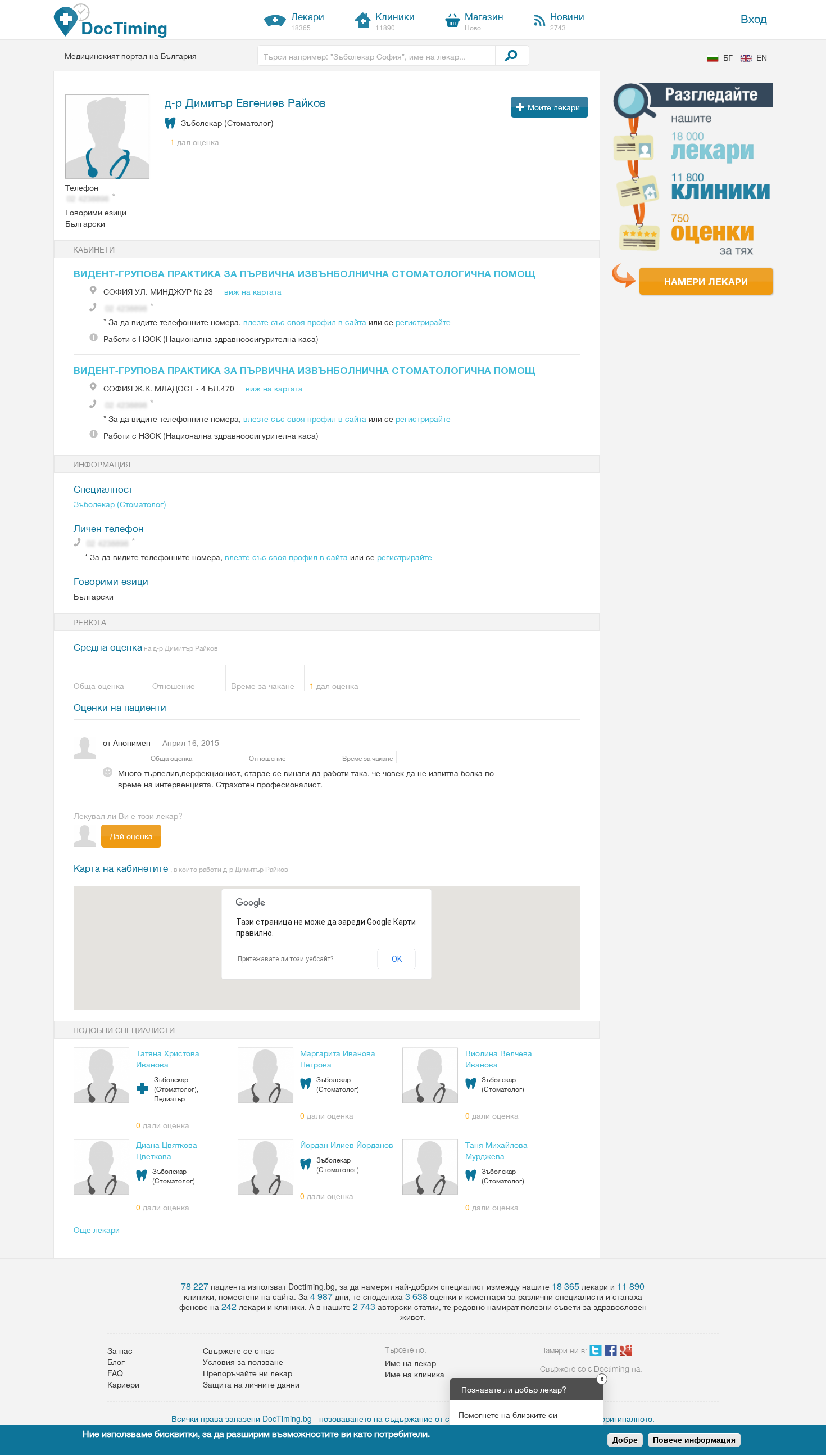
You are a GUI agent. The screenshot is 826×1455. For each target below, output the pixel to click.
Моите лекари (554, 106)
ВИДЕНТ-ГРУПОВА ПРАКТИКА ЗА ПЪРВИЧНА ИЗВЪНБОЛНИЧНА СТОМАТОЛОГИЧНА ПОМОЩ (304, 273)
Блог (116, 1361)
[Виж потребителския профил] (108, 138)
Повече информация (694, 1439)
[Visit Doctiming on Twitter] (595, 1352)
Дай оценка (131, 835)
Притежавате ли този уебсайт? (285, 959)
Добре (625, 1439)
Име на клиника (414, 1374)
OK (397, 958)
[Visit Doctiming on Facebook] (611, 1352)
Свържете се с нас (239, 1350)
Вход (754, 18)
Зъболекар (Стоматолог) (120, 504)
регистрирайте (423, 321)
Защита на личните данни (251, 1384)
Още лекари (97, 1229)
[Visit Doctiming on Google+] (626, 1352)
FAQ (115, 1373)
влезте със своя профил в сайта (304, 321)
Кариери (123, 1384)
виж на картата (253, 291)
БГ (728, 57)
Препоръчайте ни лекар (247, 1373)
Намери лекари (706, 281)
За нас (120, 1350)
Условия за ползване (243, 1361)
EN (761, 57)
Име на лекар (410, 1362)
